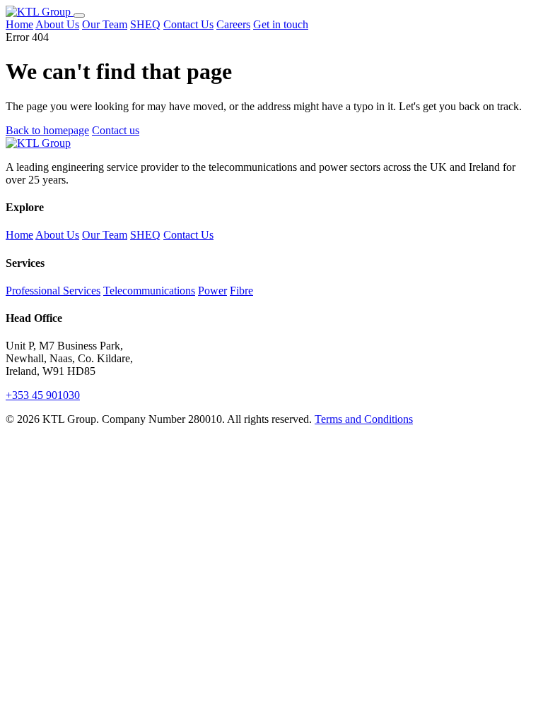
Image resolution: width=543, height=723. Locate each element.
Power (212, 291)
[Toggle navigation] (79, 15)
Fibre (241, 291)
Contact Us (188, 24)
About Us (57, 24)
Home (19, 24)
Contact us (115, 130)
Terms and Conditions (364, 419)
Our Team (104, 24)
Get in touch (280, 24)
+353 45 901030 (43, 395)
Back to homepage (47, 130)
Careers (233, 24)
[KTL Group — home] (40, 12)
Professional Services (53, 291)
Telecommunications (149, 291)
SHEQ (145, 24)
